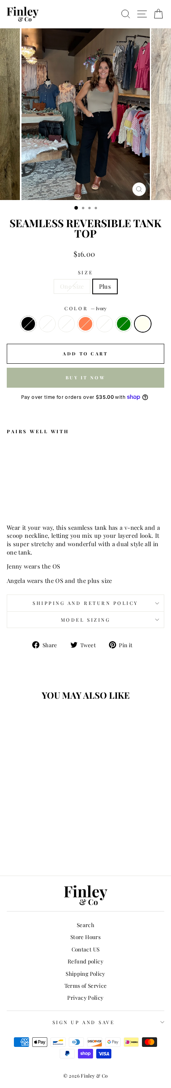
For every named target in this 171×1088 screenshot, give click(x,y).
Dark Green (124, 324)
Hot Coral (85, 324)
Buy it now (85, 378)
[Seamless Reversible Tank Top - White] (30, 499)
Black (28, 324)
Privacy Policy (85, 997)
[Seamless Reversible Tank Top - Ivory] (66, 499)
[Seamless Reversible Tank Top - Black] (11, 499)
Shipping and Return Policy (85, 603)
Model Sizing (85, 619)
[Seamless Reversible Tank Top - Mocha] (48, 499)
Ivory (143, 324)
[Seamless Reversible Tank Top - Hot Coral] (39, 499)
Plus (105, 286)
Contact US (86, 949)
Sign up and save (83, 1022)
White (66, 324)
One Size (72, 286)
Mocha (105, 324)
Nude (47, 324)
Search (85, 924)
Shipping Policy (85, 973)
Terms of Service (85, 985)
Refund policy (85, 961)
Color (85, 308)
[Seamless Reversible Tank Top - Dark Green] (57, 499)
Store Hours (85, 936)
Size (85, 272)
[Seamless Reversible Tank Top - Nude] (20, 499)
